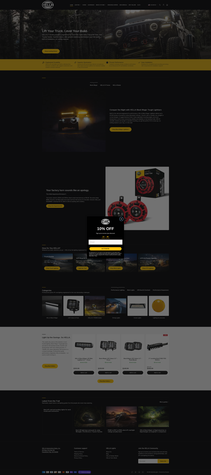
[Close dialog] (121, 219)
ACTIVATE (105, 248)
